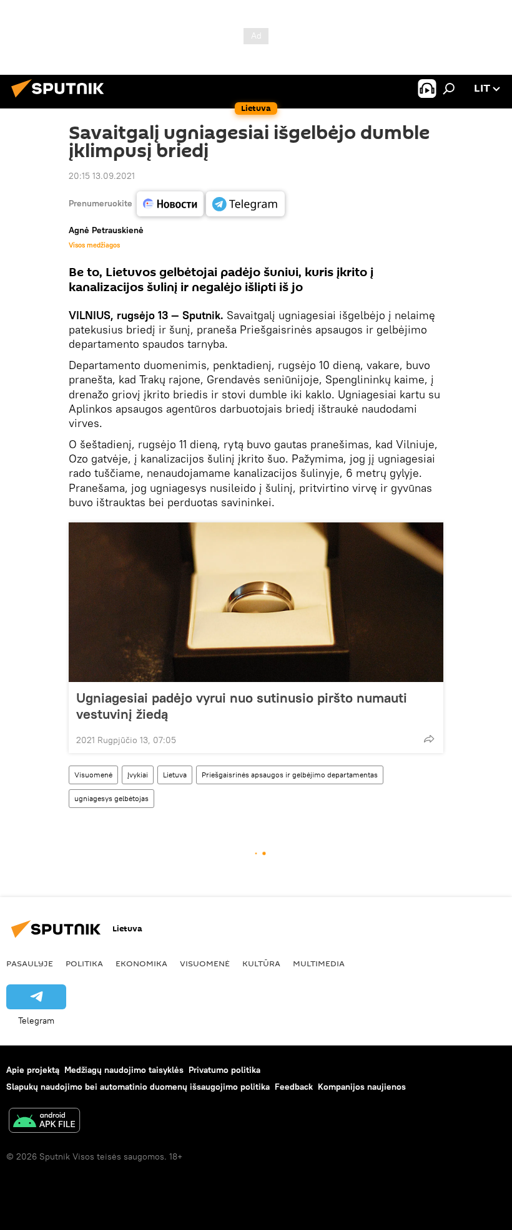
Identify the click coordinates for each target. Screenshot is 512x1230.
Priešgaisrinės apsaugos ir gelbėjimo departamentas (290, 774)
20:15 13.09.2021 (102, 175)
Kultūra (261, 963)
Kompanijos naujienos (362, 1086)
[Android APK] (44, 1122)
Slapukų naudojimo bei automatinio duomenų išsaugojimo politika (138, 1086)
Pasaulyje (29, 963)
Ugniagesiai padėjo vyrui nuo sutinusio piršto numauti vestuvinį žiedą (241, 705)
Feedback (294, 1086)
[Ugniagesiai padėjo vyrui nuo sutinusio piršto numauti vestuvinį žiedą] (256, 602)
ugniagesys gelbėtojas (111, 798)
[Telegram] (245, 203)
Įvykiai (137, 774)
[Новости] (170, 203)
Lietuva (175, 774)
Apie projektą (32, 1069)
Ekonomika (141, 963)
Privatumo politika (224, 1069)
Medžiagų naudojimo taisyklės (124, 1069)
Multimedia (319, 963)
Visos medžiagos (94, 245)
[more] (428, 738)
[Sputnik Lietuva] (61, 99)
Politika (84, 963)
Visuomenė (93, 774)
